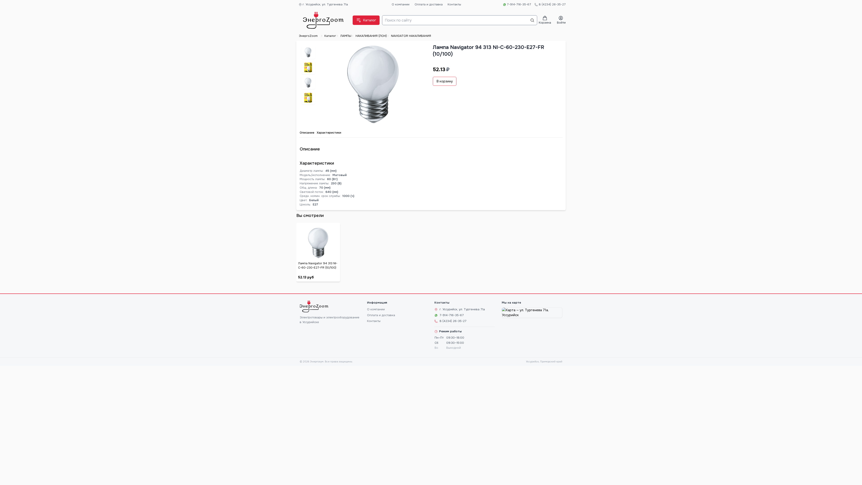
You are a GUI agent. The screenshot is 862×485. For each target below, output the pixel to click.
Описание (307, 132)
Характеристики (329, 132)
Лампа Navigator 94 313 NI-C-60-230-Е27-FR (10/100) (317, 265)
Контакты (454, 4)
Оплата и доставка (429, 4)
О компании (400, 4)
